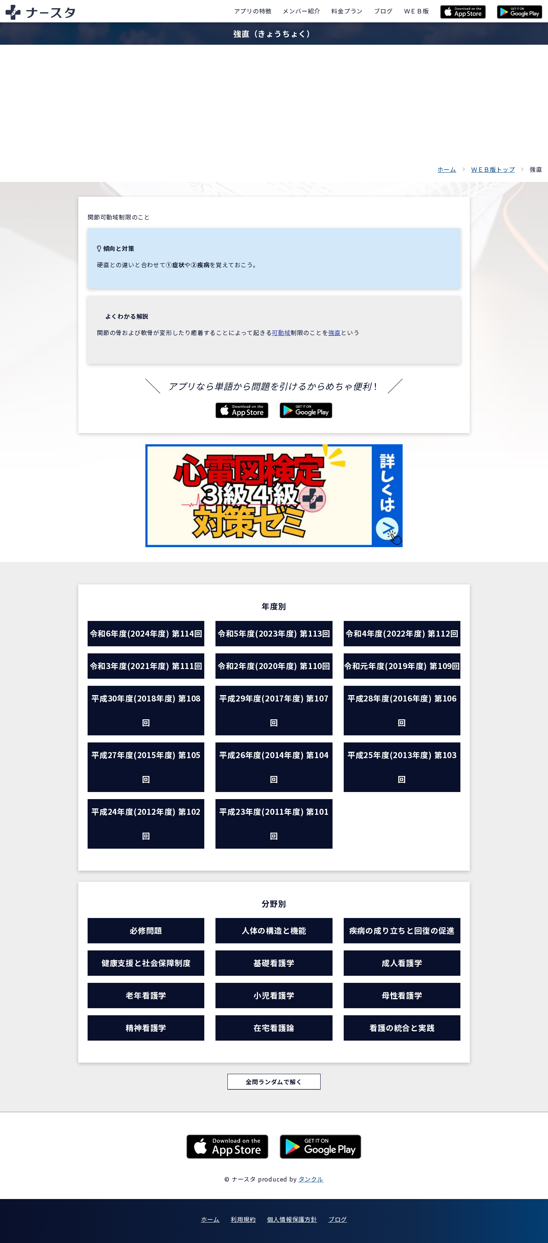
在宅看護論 (273, 1027)
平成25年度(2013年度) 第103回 (402, 767)
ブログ (337, 1219)
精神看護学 (146, 1027)
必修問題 (146, 930)
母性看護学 (402, 995)
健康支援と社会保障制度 (146, 962)
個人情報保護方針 (292, 1219)
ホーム (446, 169)
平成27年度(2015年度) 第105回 (146, 767)
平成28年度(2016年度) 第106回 (402, 710)
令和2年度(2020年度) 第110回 (274, 665)
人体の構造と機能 (274, 930)
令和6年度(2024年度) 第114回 (146, 633)
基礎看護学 (273, 962)
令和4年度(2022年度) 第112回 (402, 633)
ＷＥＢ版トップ (493, 169)
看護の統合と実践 (401, 1027)
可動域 (281, 332)
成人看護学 (402, 962)
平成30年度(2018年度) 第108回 (146, 710)
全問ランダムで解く (274, 1081)
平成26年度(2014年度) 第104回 (273, 767)
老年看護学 (146, 995)
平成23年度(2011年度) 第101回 (273, 823)
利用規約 (243, 1219)
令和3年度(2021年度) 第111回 (146, 665)
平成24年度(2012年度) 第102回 (146, 823)
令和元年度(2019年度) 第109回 (402, 665)
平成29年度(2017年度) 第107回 (273, 710)
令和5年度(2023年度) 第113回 (274, 633)
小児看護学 (273, 995)
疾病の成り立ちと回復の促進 (402, 930)
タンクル (311, 1178)
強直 (334, 332)
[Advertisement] (274, 108)
